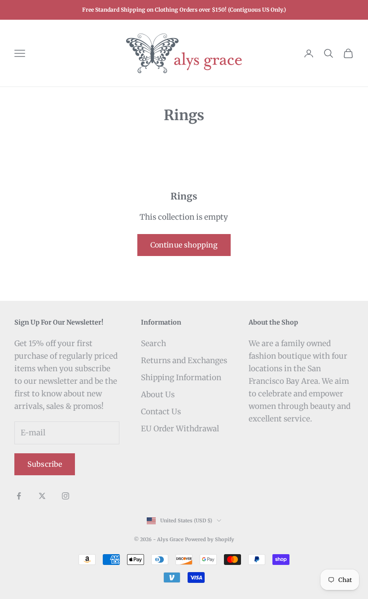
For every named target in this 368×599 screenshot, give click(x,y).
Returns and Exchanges (184, 360)
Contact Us (161, 412)
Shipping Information (181, 377)
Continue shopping (184, 244)
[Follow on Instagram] (65, 495)
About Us (158, 394)
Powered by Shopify (209, 539)
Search (153, 343)
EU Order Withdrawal (180, 429)
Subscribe (44, 464)
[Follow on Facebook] (18, 495)
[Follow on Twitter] (42, 495)
